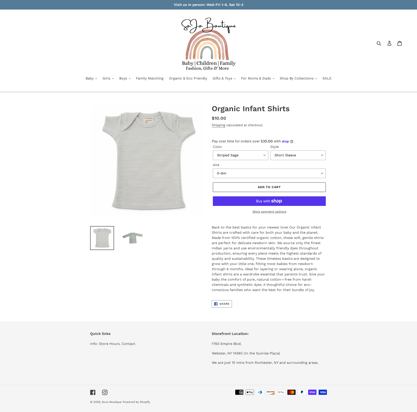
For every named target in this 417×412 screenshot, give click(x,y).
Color (217, 147)
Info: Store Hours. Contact (112, 344)
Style (274, 147)
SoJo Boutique (112, 402)
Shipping (218, 125)
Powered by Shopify (136, 402)
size (216, 165)
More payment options (269, 211)
